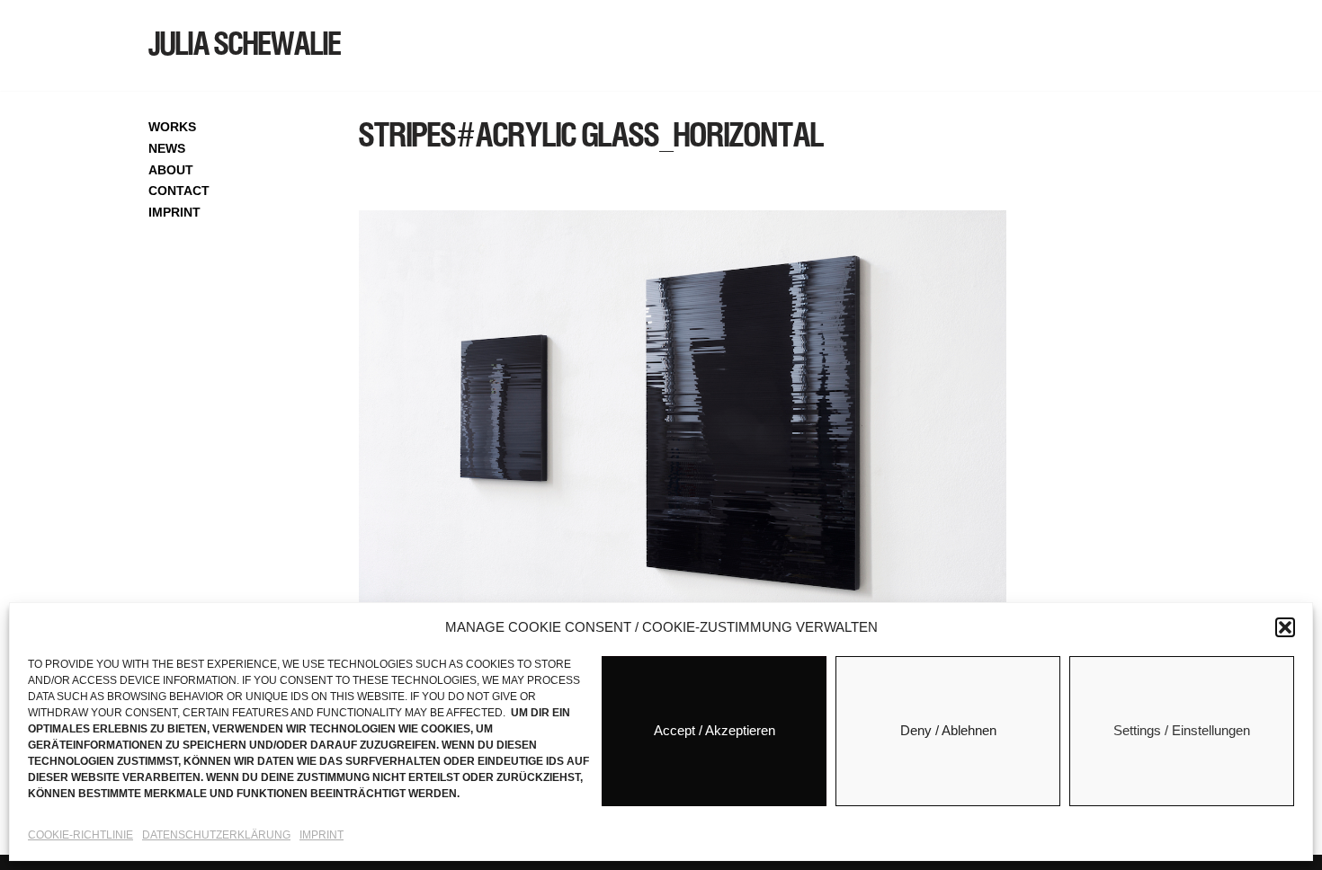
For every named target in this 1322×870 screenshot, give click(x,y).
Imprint (321, 835)
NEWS (166, 148)
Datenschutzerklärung (216, 835)
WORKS (172, 127)
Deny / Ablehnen (948, 731)
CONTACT (179, 190)
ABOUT (170, 170)
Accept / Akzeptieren (714, 731)
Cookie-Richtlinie (80, 835)
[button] (1285, 627)
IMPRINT (174, 212)
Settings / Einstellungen (1181, 731)
